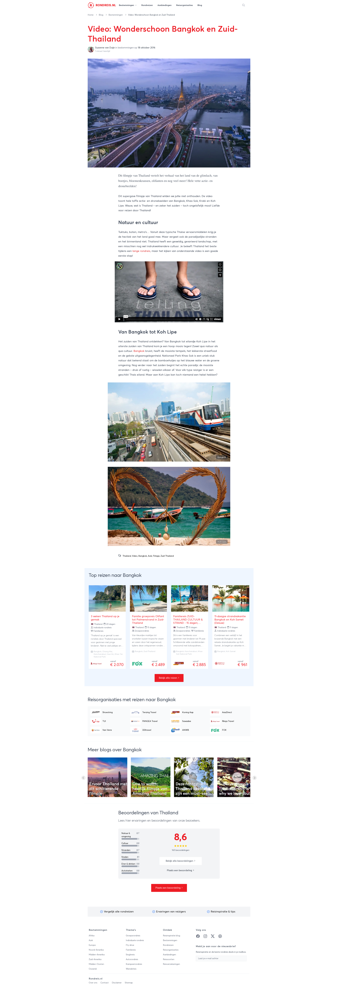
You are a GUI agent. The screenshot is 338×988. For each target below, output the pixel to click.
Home (91, 15)
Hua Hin (110, 654)
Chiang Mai (107, 652)
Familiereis (131, 950)
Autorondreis (132, 959)
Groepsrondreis (133, 936)
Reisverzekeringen (171, 964)
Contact (104, 983)
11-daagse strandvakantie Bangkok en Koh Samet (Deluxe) (230, 619)
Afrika (91, 936)
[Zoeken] (243, 5)
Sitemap (129, 983)
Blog (101, 15)
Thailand (127, 556)
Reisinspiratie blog (171, 936)
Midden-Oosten (96, 964)
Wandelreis (131, 969)
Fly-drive (130, 945)
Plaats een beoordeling (180, 870)
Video (134, 556)
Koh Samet (231, 651)
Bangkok (138, 351)
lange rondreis (141, 251)
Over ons (93, 983)
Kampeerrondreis (134, 964)
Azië (150, 556)
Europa (92, 945)
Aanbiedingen (169, 955)
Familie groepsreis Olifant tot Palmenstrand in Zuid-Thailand (148, 619)
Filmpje (156, 556)
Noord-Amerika (96, 950)
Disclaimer (117, 983)
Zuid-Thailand (167, 556)
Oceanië (93, 969)
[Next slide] (254, 778)
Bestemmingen (116, 15)
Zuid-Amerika (95, 959)
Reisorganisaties (171, 950)
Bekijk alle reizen (168, 678)
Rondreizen (168, 945)
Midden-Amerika (97, 955)
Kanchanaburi (100, 654)
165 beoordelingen (180, 850)
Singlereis (130, 955)
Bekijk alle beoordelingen (180, 861)
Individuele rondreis (135, 940)
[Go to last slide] (83, 778)
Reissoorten (168, 959)
